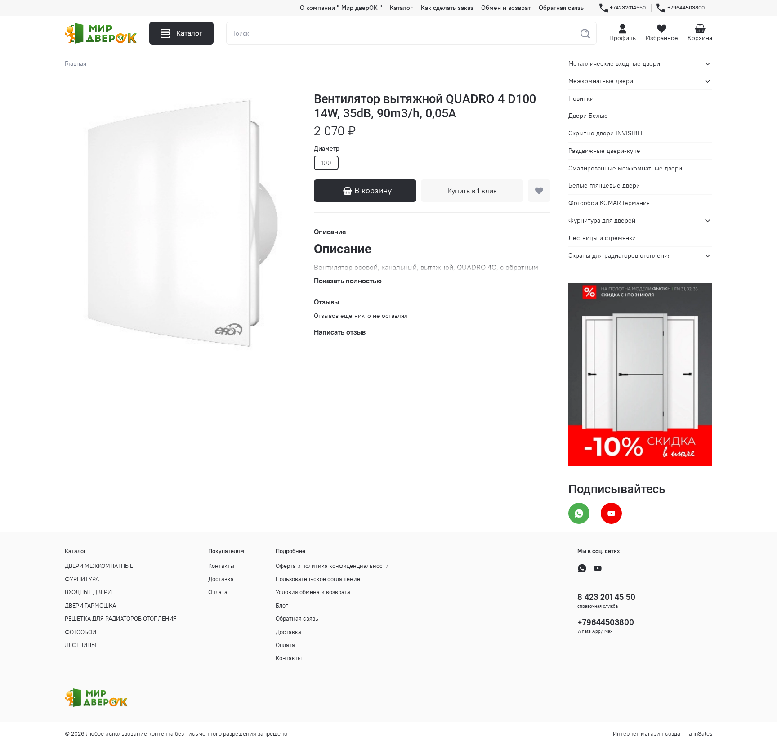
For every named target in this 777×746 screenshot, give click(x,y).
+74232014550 (628, 7)
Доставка (221, 579)
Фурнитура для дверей (601, 220)
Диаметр (326, 148)
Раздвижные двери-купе (604, 151)
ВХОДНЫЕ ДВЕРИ (88, 592)
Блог (282, 605)
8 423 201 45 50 (606, 597)
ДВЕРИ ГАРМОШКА (90, 605)
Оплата (218, 592)
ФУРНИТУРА (82, 579)
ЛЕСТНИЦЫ (80, 645)
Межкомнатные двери (600, 81)
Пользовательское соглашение (318, 579)
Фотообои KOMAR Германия (609, 203)
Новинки (581, 98)
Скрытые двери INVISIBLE (606, 133)
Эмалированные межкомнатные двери (625, 168)
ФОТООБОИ (80, 632)
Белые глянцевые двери (604, 185)
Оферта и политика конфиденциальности (332, 566)
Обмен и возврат (506, 8)
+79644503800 (686, 7)
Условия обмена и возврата (313, 592)
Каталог (401, 8)
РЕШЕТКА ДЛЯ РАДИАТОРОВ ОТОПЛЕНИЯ (121, 618)
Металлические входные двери (614, 63)
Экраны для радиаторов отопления (619, 255)
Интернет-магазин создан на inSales (662, 733)
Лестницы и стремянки (602, 238)
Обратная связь (561, 8)
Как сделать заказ (447, 8)
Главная (75, 63)
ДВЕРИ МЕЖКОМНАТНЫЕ (99, 566)
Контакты (221, 566)
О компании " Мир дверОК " (341, 8)
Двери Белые (588, 116)
